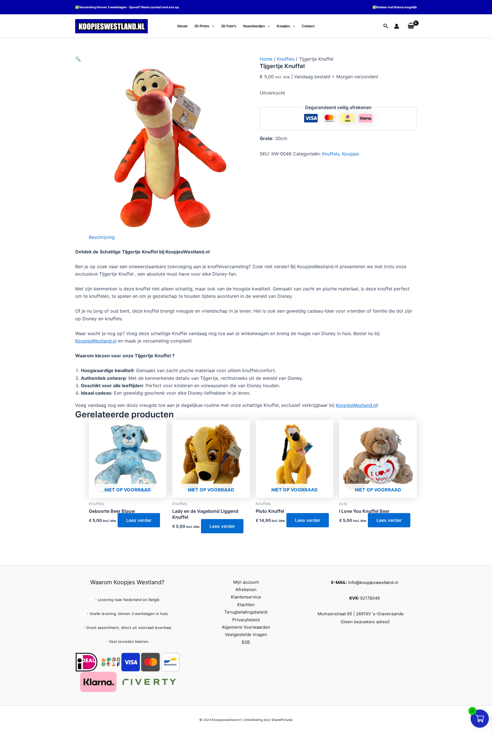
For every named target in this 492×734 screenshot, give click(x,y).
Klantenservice (246, 597)
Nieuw (182, 26)
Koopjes (283, 26)
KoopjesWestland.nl (95, 341)
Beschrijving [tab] (102, 237)
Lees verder (138, 520)
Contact (308, 26)
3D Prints (201, 26)
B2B (246, 642)
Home (266, 59)
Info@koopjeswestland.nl (373, 582)
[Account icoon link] (396, 26)
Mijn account (246, 582)
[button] (211, 26)
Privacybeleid (246, 619)
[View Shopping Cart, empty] (411, 26)
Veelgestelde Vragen (246, 634)
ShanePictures (282, 720)
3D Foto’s (228, 26)
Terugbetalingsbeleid (245, 612)
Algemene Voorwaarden (246, 627)
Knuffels (285, 59)
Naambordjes (254, 26)
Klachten (246, 604)
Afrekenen (246, 589)
